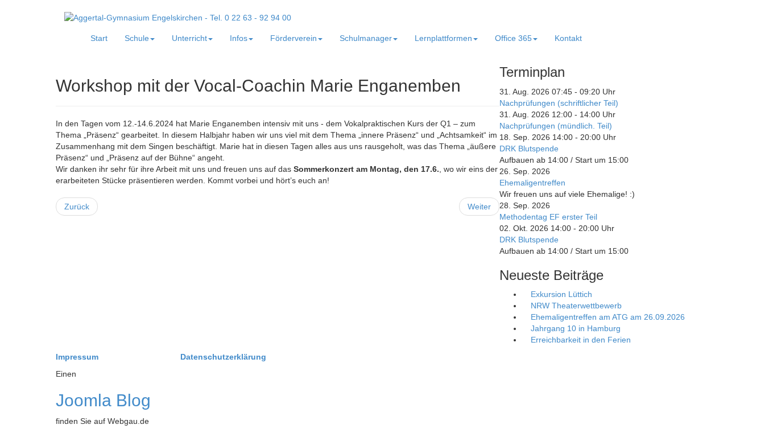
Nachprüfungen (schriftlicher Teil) (558, 103)
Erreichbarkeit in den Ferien (579, 339)
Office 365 (513, 38)
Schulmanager (366, 38)
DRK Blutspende (529, 148)
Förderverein (293, 38)
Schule (137, 38)
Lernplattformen (443, 38)
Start (99, 38)
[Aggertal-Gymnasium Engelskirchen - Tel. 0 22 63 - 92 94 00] (177, 17)
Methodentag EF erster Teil (548, 216)
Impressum (78, 356)
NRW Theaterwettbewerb (575, 305)
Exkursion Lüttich (560, 294)
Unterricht (189, 38)
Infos (238, 38)
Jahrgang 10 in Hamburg (574, 328)
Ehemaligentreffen (532, 182)
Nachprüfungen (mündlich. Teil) (555, 125)
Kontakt (568, 38)
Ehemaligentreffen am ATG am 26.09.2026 (606, 316)
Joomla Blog (103, 400)
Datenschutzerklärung (223, 356)
